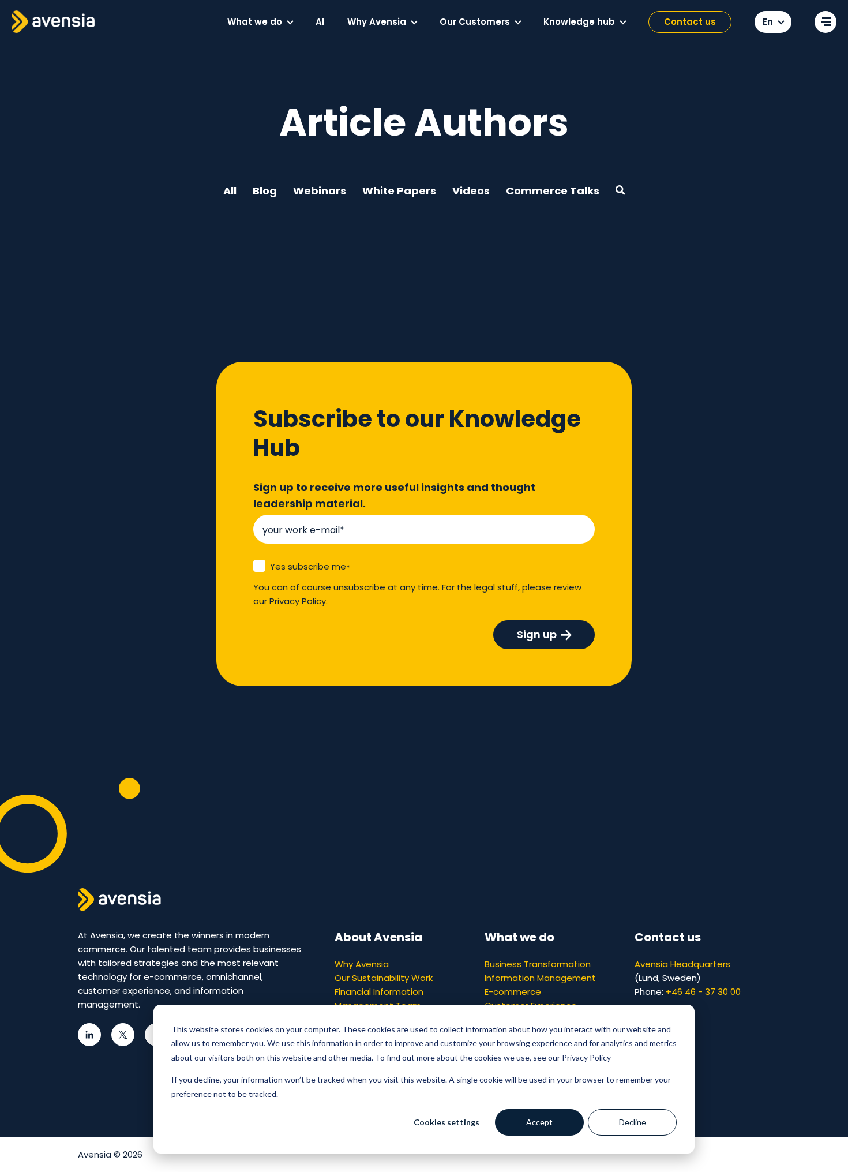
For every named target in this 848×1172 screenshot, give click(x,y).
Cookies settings (446, 1122)
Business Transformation (538, 964)
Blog (265, 191)
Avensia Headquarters (682, 964)
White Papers (399, 191)
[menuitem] (259, 22)
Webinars (319, 191)
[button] (290, 22)
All (230, 191)
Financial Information (379, 992)
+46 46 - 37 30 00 (703, 992)
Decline (632, 1122)
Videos (471, 191)
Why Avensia (362, 964)
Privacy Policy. (298, 601)
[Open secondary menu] (825, 22)
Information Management (540, 978)
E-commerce (513, 992)
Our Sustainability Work (384, 978)
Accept (539, 1122)
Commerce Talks (552, 191)
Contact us (690, 22)
